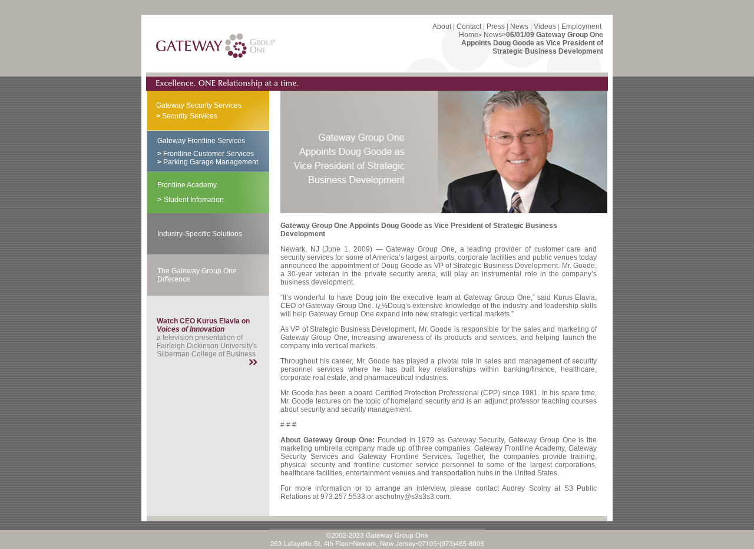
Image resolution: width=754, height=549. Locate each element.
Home (468, 35)
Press (496, 26)
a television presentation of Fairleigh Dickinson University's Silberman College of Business (207, 337)
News (519, 26)
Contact (469, 26)
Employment (581, 26)
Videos (545, 26)
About (441, 26)
